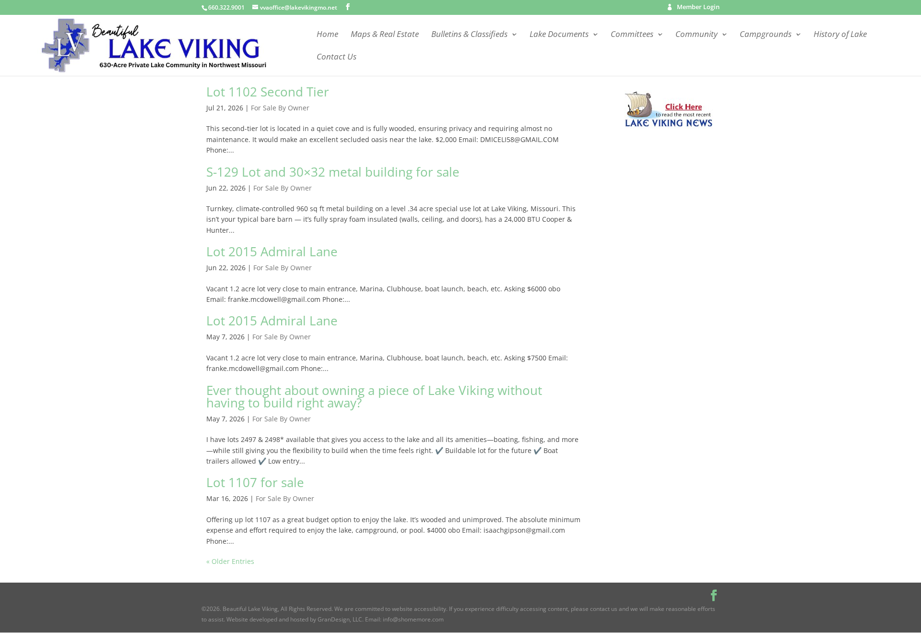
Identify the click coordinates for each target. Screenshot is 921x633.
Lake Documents (559, 35)
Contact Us (336, 57)
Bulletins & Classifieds (469, 35)
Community (696, 35)
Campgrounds (765, 35)
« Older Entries (230, 561)
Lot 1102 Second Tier (267, 91)
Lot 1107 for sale (255, 482)
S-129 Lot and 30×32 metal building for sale (333, 171)
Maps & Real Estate (385, 35)
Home (327, 35)
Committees (632, 35)
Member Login (698, 7)
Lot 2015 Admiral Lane (272, 251)
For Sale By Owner (280, 107)
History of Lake (840, 35)
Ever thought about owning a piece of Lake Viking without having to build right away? (374, 396)
